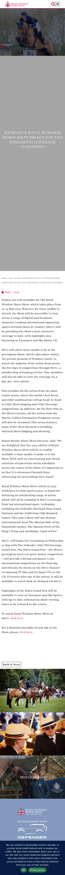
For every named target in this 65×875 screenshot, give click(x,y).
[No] (61, 857)
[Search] (53, 4)
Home (4, 278)
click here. (17, 618)
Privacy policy (37, 870)
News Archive (15, 278)
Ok (23, 870)
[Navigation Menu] (57, 4)
